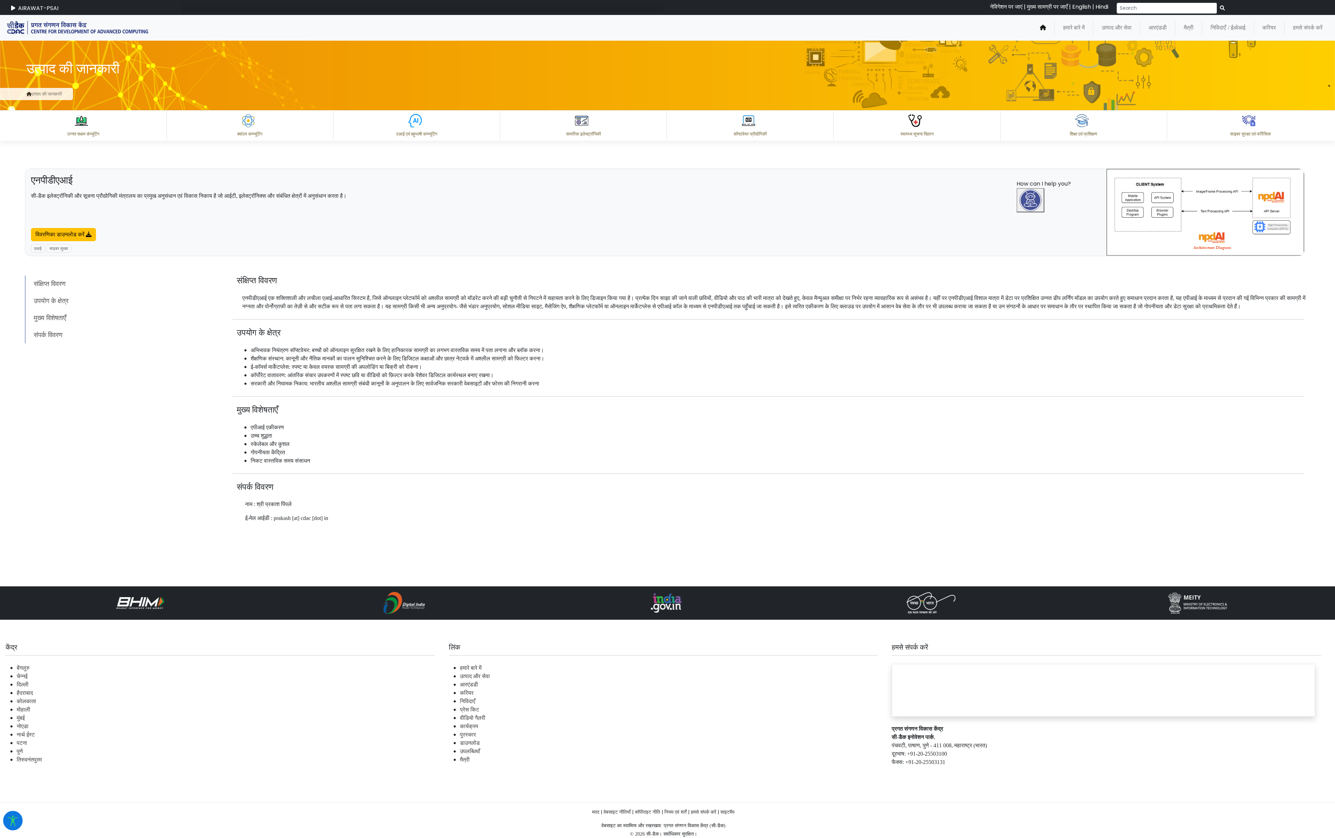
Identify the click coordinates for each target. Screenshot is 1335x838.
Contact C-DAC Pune (1291, 773)
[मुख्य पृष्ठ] (1042, 28)
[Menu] (1031, 349)
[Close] (1060, 378)
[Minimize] (1031, 378)
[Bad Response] (1095, 743)
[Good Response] (1067, 743)
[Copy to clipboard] (1039, 743)
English (1081, 7)
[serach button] (1222, 8)
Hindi (1101, 7)
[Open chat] (1030, 200)
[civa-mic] (1169, 812)
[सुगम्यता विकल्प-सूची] (12, 820)
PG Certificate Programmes (1120, 773)
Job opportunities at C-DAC (1210, 773)
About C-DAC (1050, 773)
